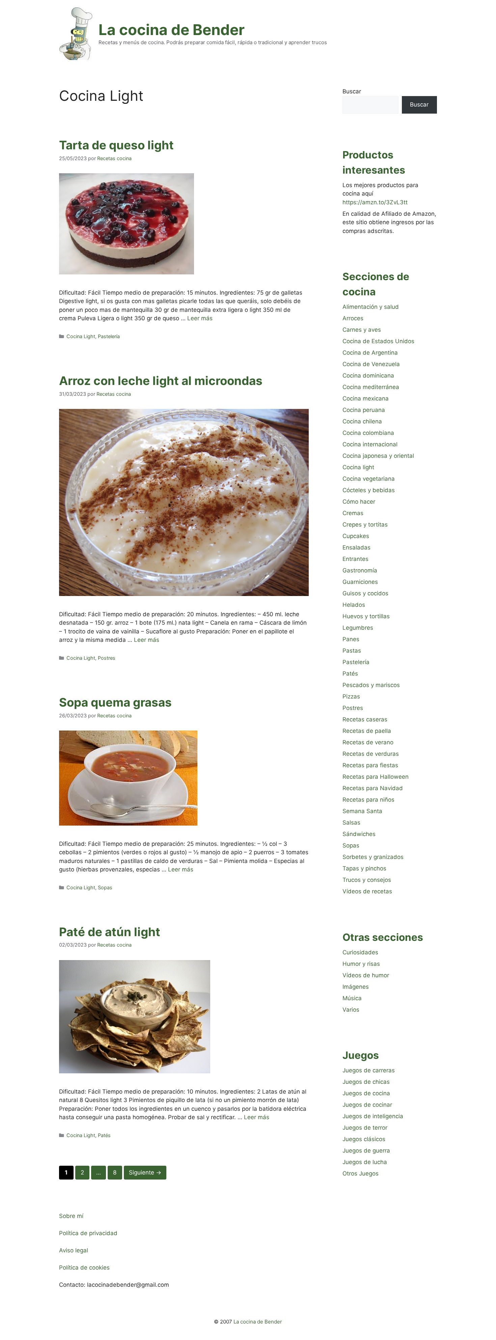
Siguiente (145, 1172)
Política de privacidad (88, 1233)
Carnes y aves (361, 329)
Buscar (351, 91)
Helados (353, 604)
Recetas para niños (368, 799)
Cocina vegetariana (368, 478)
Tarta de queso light (116, 145)
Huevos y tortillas (366, 616)
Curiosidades (360, 952)
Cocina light (358, 467)
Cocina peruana (363, 410)
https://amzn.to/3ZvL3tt (375, 202)
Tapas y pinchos (364, 868)
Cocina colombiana (368, 432)
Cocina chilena (362, 421)
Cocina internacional (369, 444)
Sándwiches (359, 834)
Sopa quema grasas (115, 702)
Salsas (351, 822)
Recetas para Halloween (375, 776)
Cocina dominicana (368, 375)
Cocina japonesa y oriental (378, 455)
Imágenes (355, 986)
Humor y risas (361, 963)
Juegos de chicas (366, 1081)
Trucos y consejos (366, 879)
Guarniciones (360, 581)
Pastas (351, 650)
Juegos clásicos (363, 1139)
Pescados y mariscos (371, 685)
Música (352, 998)
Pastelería (109, 336)
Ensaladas (356, 547)
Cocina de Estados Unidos (378, 341)
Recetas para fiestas (370, 765)
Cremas (352, 513)
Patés (104, 1135)
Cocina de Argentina (370, 352)
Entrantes (355, 559)
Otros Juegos (360, 1173)
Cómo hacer (358, 501)
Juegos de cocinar (367, 1104)
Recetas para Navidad (372, 788)
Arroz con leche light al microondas (161, 381)
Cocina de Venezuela (371, 364)
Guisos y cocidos (365, 593)
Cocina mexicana (365, 398)
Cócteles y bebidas (368, 490)
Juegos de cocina (366, 1093)
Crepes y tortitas (365, 524)
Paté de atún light (109, 932)
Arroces (352, 318)
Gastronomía (359, 570)
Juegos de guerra (366, 1150)
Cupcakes (355, 536)
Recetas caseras (364, 719)
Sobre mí (71, 1216)
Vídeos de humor (365, 975)
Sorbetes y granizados (373, 857)
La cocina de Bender (172, 30)
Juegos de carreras (368, 1070)
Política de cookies (84, 1267)
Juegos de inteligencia (372, 1116)
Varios (350, 1009)
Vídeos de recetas (367, 891)
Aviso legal (73, 1250)
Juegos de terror (364, 1127)
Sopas (105, 887)
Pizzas (351, 696)
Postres (106, 658)
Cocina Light (80, 336)
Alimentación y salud (370, 306)
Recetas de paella (366, 730)
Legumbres (357, 627)
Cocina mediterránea (370, 387)
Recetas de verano (367, 742)
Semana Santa (362, 811)
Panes (350, 639)
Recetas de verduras (370, 753)
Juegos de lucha (364, 1162)
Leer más (200, 318)
